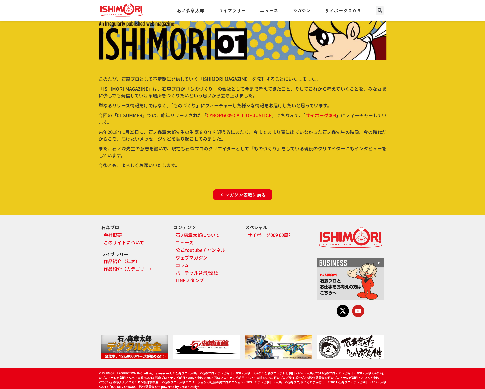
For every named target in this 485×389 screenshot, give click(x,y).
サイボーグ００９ (343, 10)
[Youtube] (358, 311)
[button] (380, 10)
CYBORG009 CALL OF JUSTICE (239, 115)
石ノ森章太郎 (190, 10)
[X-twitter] (343, 311)
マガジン (302, 10)
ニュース (269, 10)
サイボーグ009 (321, 115)
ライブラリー (232, 10)
